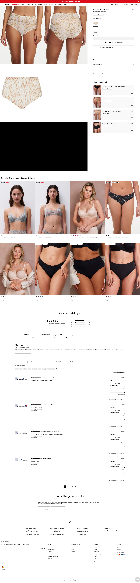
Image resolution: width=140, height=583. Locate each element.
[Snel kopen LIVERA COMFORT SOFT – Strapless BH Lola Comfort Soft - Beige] (32, 292)
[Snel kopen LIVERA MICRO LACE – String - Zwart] (67, 292)
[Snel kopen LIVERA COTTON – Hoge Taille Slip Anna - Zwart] (102, 292)
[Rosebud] (77, 235)
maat (17, 369)
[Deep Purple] (38, 297)
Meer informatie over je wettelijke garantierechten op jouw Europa (51, 506)
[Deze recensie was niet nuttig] (123, 399)
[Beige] (71, 235)
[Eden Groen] (40, 297)
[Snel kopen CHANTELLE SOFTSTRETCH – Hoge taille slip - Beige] (132, 117)
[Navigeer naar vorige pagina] (62, 486)
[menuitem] (16, 4)
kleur (25, 369)
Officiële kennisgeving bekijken (45, 509)
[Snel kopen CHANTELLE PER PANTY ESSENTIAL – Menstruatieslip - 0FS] (137, 231)
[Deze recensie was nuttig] (121, 399)
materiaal (34, 369)
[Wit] (75, 297)
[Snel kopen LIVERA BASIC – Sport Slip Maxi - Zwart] (132, 130)
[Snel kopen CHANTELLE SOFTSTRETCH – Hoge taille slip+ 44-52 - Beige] (132, 105)
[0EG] (1, 235)
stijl (39, 369)
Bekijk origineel (34, 410)
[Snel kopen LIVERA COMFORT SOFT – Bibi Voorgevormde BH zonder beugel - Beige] (102, 231)
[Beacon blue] (73, 235)
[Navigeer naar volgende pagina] (78, 486)
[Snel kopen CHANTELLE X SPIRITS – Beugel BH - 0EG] (32, 231)
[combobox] (21, 362)
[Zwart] (108, 235)
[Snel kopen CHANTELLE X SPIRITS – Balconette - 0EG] (67, 231)
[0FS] (106, 235)
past (29, 369)
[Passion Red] (75, 235)
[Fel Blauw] (42, 297)
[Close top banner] (138, 1)
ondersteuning (51, 369)
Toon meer (59, 369)
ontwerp (44, 369)
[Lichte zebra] (95, 23)
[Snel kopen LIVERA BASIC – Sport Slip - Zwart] (137, 292)
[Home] (6, 4)
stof (21, 369)
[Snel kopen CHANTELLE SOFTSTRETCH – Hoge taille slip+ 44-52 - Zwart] (132, 93)
